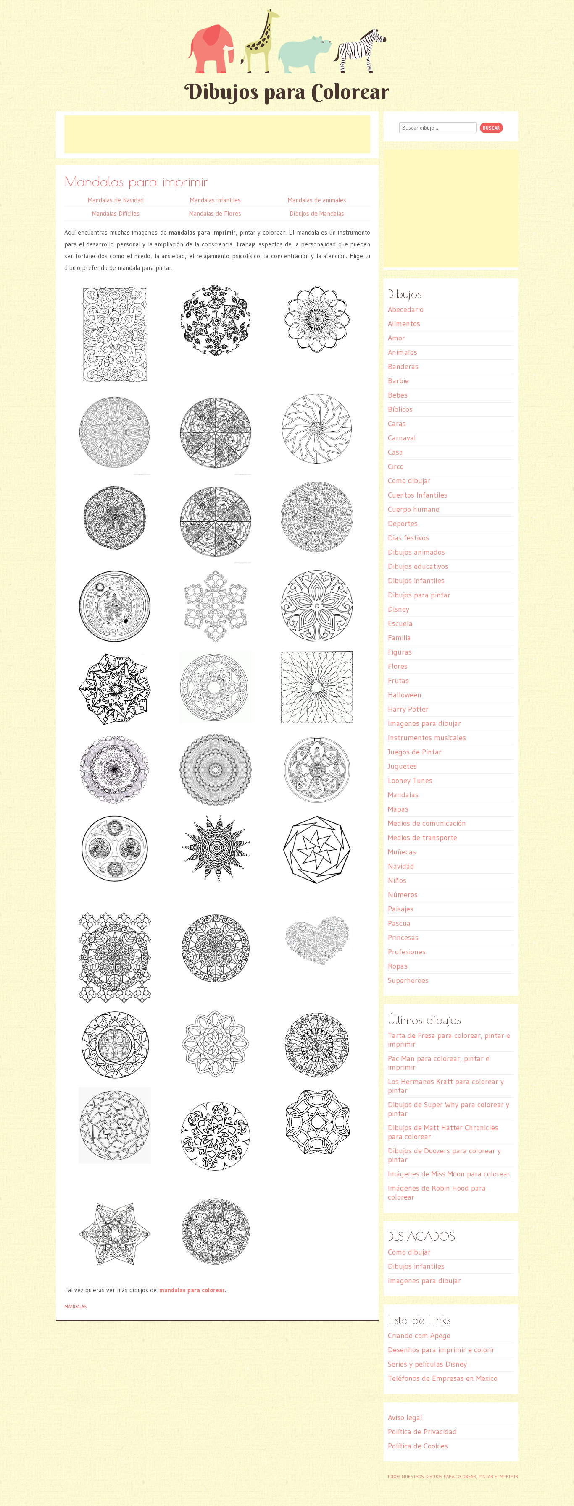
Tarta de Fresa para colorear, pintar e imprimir (449, 1040)
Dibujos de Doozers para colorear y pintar (444, 1155)
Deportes (403, 523)
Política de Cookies (418, 1446)
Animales (402, 352)
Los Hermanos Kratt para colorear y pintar (446, 1086)
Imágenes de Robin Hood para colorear (437, 1193)
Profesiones (407, 951)
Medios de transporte (422, 837)
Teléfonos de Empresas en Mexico (443, 1378)
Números (403, 894)
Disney (398, 609)
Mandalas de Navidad (116, 200)
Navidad (401, 866)
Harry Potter (408, 709)
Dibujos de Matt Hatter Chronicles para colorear (443, 1132)
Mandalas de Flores (215, 213)
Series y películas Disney (427, 1364)
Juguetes (402, 766)
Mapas (398, 809)
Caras (397, 423)
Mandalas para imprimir (136, 181)
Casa (395, 452)
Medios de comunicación (427, 823)
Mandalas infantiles (215, 200)
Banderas (403, 366)
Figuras (400, 652)
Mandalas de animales (317, 200)
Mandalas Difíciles (116, 213)
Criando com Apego (419, 1335)
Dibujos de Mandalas (317, 213)
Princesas (403, 937)
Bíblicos (400, 409)
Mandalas (75, 1307)
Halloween (404, 694)
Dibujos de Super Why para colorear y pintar (448, 1109)
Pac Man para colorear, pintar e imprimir (439, 1063)
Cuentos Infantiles (418, 495)
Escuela (400, 623)
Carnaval (402, 438)
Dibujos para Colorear (287, 91)
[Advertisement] (217, 134)
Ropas (398, 966)
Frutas (398, 680)
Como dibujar (409, 480)
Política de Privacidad (422, 1431)
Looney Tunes (410, 780)
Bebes (398, 395)
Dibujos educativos (418, 566)
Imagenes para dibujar (424, 723)
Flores (398, 666)
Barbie (398, 380)
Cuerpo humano (414, 509)
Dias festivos (408, 537)
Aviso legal (405, 1417)
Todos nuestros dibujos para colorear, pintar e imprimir (452, 1477)
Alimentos (404, 323)
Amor (396, 338)
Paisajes (400, 909)
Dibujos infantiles (416, 580)
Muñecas (402, 851)
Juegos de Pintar (415, 752)
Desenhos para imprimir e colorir (441, 1349)
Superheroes (408, 980)
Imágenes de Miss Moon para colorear (449, 1174)
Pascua (399, 923)
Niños (397, 880)
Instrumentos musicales (427, 737)
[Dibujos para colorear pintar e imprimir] (287, 40)
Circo (396, 466)
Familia (399, 637)
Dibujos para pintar (419, 595)
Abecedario (406, 309)
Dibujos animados (416, 552)
